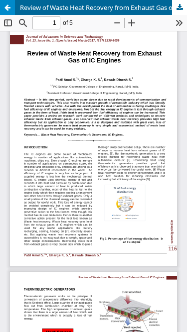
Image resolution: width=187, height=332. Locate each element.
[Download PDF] (179, 7)
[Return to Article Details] (7, 7)
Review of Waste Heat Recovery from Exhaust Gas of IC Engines (103, 7)
